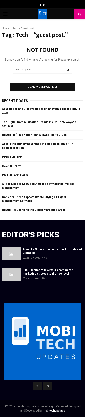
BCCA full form (11, 165)
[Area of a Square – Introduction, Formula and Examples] (11, 253)
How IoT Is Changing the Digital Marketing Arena (34, 209)
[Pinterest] (47, 386)
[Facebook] (37, 386)
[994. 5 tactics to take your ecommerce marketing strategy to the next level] (11, 274)
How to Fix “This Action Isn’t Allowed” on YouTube (34, 134)
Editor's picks (30, 234)
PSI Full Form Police (15, 175)
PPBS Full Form (12, 156)
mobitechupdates (54, 410)
